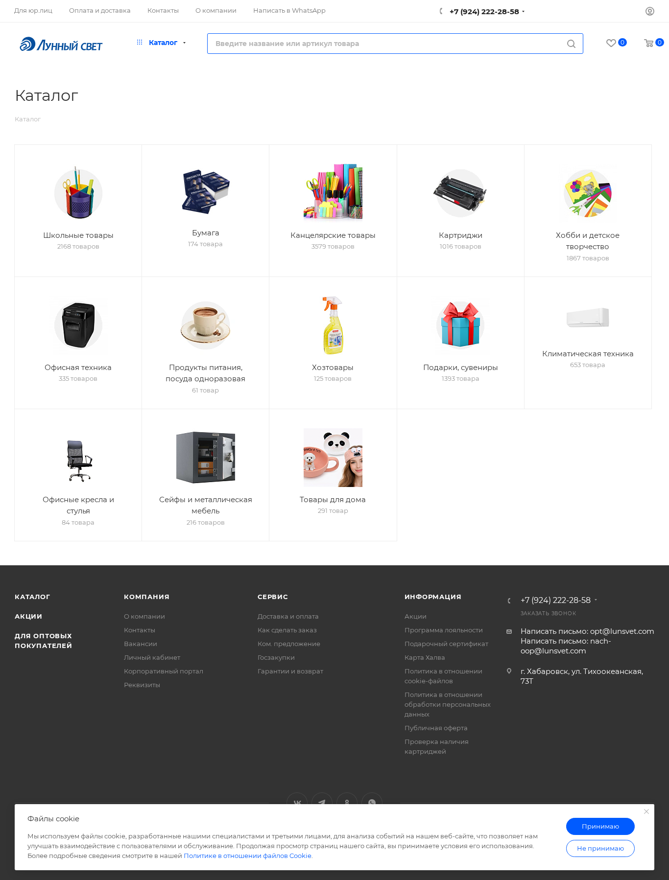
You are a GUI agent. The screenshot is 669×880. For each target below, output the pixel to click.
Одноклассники (347, 802)
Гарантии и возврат (290, 671)
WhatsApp (371, 802)
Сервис (273, 597)
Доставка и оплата (288, 616)
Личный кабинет (152, 657)
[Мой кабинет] (649, 12)
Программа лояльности (444, 630)
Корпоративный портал (163, 671)
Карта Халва (425, 657)
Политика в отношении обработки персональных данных (448, 704)
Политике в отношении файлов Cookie (247, 855)
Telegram (322, 802)
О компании (144, 616)
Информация (433, 597)
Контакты (139, 630)
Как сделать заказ (287, 630)
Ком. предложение (289, 644)
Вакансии (140, 644)
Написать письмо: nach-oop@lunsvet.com (566, 645)
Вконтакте (297, 802)
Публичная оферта (436, 728)
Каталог (32, 597)
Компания (146, 597)
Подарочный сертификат (446, 644)
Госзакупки (276, 657)
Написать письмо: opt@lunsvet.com (587, 631)
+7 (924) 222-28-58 (483, 11)
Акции (29, 616)
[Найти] (571, 43)
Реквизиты (142, 685)
